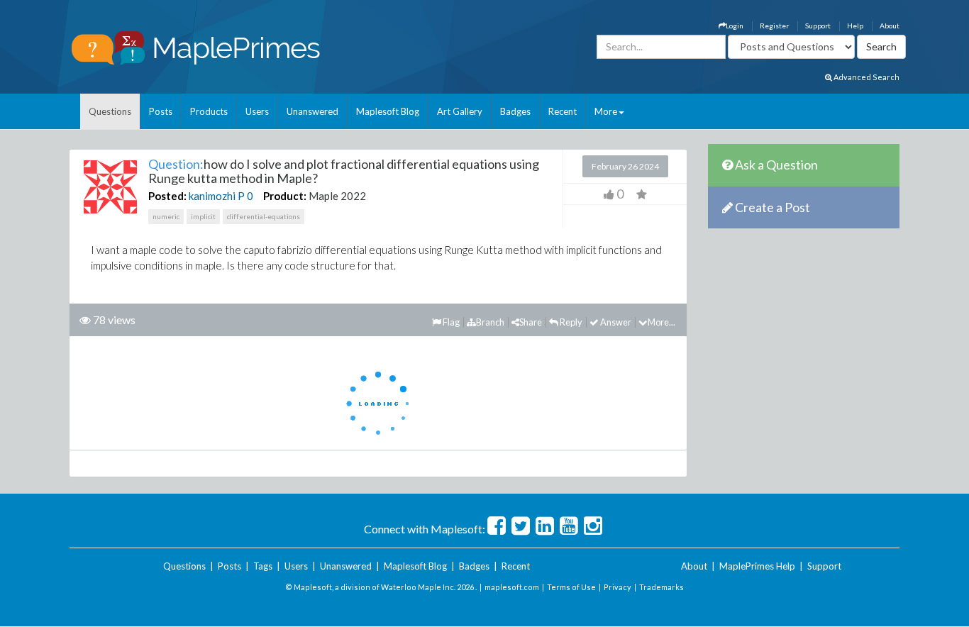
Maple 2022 (337, 195)
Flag (450, 322)
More (605, 111)
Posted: (167, 195)
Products (209, 111)
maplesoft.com (511, 587)
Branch (490, 322)
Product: (284, 195)
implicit (203, 216)
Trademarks (661, 587)
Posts (160, 111)
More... (661, 322)
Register (774, 25)
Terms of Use (571, 587)
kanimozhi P (217, 195)
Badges (515, 111)
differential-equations (263, 216)
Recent (562, 111)
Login (734, 25)
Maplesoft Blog (387, 111)
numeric (166, 216)
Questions (110, 111)
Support (818, 25)
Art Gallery (459, 111)
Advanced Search (865, 77)
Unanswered (312, 111)
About (889, 25)
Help (855, 25)
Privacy (617, 587)
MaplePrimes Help (757, 566)
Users (257, 111)
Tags (262, 566)
